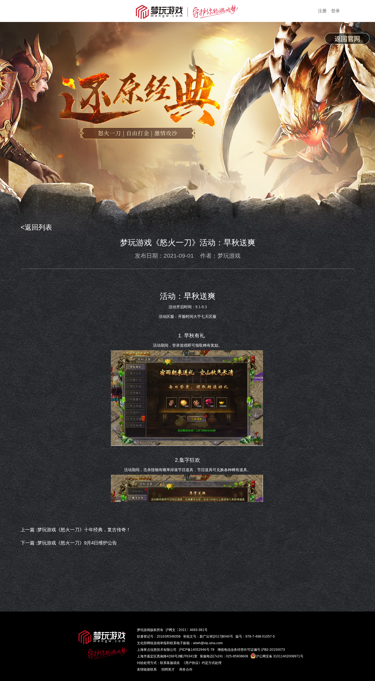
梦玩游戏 (143, 630)
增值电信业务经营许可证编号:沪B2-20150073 (251, 650)
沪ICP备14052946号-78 (196, 650)
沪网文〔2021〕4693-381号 (187, 630)
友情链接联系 (147, 669)
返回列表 (38, 227)
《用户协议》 (192, 663)
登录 (335, 11)
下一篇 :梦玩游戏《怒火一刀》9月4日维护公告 (69, 543)
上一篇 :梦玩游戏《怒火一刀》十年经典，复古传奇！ (76, 529)
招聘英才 (168, 669)
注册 (322, 11)
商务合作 (185, 669)
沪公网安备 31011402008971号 (279, 656)
